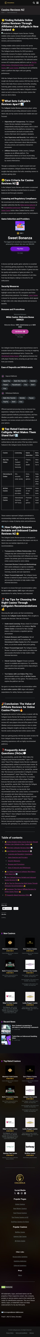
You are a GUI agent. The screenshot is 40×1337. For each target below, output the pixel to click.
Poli (25, 385)
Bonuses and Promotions (16, 864)
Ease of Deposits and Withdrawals (19, 868)
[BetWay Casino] (30, 1151)
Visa (4, 388)
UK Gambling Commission (12, 208)
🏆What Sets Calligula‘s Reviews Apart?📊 (18, 848)
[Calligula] (9, 2)
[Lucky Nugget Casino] (30, 1001)
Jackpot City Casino (30, 971)
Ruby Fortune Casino (10, 1003)
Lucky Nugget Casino (30, 1003)
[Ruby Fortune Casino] (10, 1001)
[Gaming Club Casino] (10, 1151)
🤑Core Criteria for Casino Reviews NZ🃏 (18, 851)
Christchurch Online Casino (19, 65)
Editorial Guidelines (20, 1265)
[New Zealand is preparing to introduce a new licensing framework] (6, 1033)
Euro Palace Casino (30, 949)
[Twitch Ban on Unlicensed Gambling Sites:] (6, 1044)
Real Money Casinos (20, 1208)
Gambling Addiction (20, 1261)
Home (2, 12)
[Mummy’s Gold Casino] (10, 946)
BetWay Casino (30, 1153)
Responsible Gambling (20, 1257)
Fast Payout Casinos (20, 1213)
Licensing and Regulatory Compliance (20, 854)
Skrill (32, 385)
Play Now (20, 249)
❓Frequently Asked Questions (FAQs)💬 (18, 895)
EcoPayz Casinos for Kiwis (20, 1222)
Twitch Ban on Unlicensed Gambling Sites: (24, 1037)
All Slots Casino (20, 1241)
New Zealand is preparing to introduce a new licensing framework (25, 1026)
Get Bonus (19, 331)
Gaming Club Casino (10, 1153)
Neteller (33, 381)
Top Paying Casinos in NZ (20, 1217)
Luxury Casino (13, 68)
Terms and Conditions (21, 1333)
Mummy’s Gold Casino (10, 949)
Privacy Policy (9, 1333)
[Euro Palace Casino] (30, 946)
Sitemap (31, 1333)
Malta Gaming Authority (28, 205)
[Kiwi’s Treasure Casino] (10, 968)
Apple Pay (6, 381)
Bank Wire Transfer (20, 381)
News (20, 1275)
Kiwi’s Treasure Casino (10, 971)
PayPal (5, 402)
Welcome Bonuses (20, 314)
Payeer (5, 385)
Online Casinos (20, 1204)
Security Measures (14, 861)
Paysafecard (16, 385)
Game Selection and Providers (18, 857)
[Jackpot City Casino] (30, 968)
